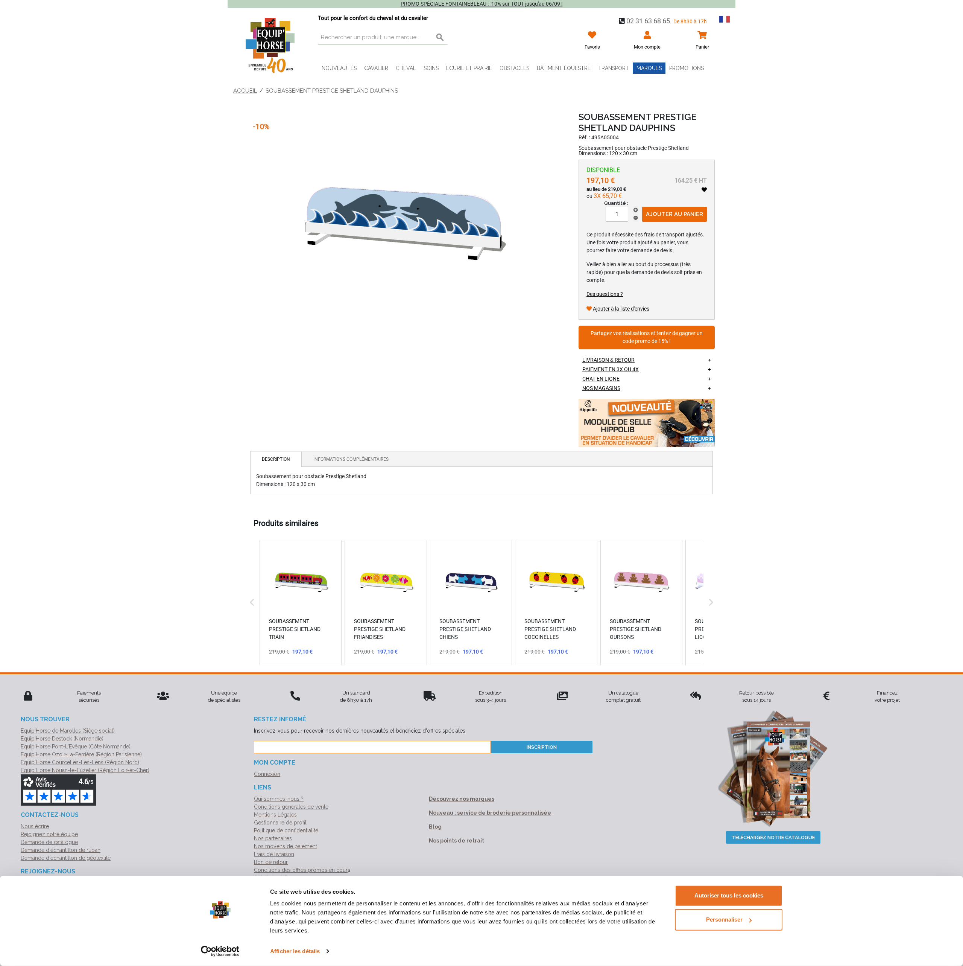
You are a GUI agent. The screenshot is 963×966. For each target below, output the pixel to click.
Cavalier (376, 68)
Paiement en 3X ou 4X (610, 369)
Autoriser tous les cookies (728, 895)
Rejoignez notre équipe (49, 834)
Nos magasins (601, 388)
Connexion (267, 774)
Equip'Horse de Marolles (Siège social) (68, 731)
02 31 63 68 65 (648, 21)
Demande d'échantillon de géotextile (66, 858)
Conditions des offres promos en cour (301, 870)
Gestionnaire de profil (280, 823)
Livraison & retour (608, 360)
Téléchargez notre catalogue (773, 837)
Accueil (245, 90)
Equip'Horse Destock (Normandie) (62, 739)
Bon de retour (271, 862)
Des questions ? (604, 294)
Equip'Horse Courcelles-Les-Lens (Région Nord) (80, 762)
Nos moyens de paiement (285, 846)
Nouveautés (339, 68)
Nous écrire (35, 826)
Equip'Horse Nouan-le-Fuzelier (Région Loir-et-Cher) (85, 770)
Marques (649, 68)
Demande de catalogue (49, 842)
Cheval (406, 68)
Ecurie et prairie (469, 68)
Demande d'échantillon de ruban (60, 850)
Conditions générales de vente (291, 807)
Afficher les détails (295, 951)
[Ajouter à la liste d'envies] (704, 190)
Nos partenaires (273, 838)
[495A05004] (404, 221)
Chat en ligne (601, 379)
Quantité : (616, 203)
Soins (431, 68)
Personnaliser (724, 919)
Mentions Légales (275, 815)
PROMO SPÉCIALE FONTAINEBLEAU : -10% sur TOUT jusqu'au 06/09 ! (482, 4)
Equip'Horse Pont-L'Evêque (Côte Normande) (76, 747)
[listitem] (301, 602)
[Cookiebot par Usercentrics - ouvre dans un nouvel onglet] (220, 951)
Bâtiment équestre (564, 68)
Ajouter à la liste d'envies (620, 309)
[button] (252, 602)
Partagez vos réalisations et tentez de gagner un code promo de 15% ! (647, 337)
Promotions (686, 68)
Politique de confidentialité (286, 830)
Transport (613, 68)
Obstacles (514, 68)
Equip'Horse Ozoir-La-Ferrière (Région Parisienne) (81, 754)
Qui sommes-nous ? (279, 799)
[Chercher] (440, 37)
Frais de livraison (274, 854)
